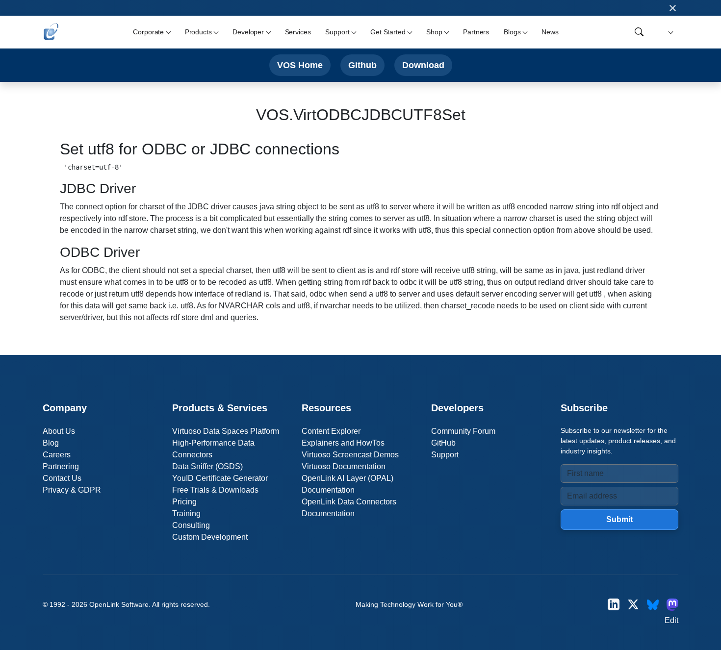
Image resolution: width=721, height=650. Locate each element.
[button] (669, 32)
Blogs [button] (512, 32)
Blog (51, 443)
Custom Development (210, 537)
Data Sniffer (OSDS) (207, 466)
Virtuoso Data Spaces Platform (225, 431)
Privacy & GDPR (72, 490)
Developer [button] (248, 32)
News (549, 32)
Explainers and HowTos (343, 443)
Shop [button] (434, 32)
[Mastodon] (672, 605)
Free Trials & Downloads (215, 490)
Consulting (191, 525)
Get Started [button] (387, 32)
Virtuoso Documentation (344, 466)
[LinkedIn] (613, 605)
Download (423, 65)
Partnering (61, 466)
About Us (59, 431)
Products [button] (198, 32)
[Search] (639, 32)
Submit (619, 519)
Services (298, 32)
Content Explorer (331, 431)
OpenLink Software (119, 604)
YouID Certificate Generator (220, 478)
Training (186, 513)
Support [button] (337, 32)
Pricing (184, 502)
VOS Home (300, 65)
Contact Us (62, 478)
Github (362, 65)
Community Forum (463, 431)
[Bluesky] (653, 605)
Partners (476, 32)
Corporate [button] (148, 32)
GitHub (443, 443)
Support (445, 454)
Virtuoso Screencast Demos (350, 454)
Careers (57, 454)
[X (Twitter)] (633, 605)
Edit (671, 620)
